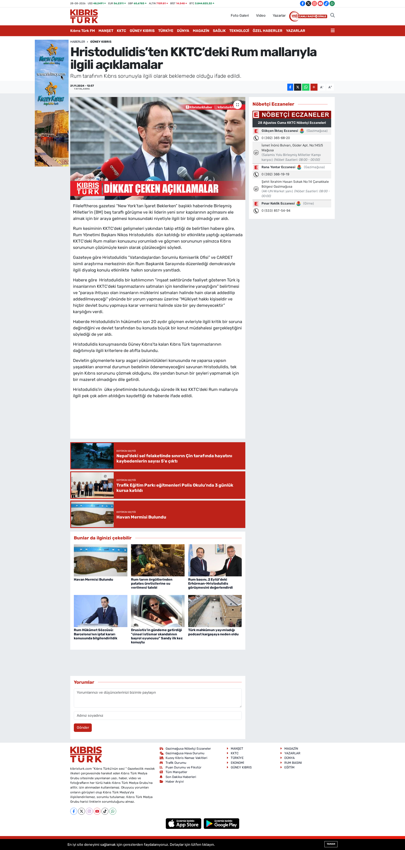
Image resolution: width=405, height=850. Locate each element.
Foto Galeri (240, 15)
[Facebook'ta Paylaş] (290, 87)
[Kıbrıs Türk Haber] (84, 16)
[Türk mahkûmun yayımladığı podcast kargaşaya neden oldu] (215, 611)
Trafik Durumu (176, 763)
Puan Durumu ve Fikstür (183, 767)
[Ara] (332, 15)
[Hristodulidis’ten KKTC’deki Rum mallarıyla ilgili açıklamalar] (158, 148)
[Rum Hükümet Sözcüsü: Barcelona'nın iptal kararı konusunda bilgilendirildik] (100, 611)
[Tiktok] (104, 811)
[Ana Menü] (333, 31)
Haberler (77, 42)
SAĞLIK (219, 31)
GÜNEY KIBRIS (142, 31)
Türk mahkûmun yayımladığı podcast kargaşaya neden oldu (213, 632)
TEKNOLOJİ (239, 31)
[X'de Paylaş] (297, 87)
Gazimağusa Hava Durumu (185, 753)
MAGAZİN (201, 31)
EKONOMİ (237, 763)
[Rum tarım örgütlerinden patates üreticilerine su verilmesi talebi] (158, 560)
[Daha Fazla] (313, 87)
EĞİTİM (289, 767)
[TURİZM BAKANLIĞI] (52, 103)
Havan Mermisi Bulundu (93, 579)
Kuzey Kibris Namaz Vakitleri (186, 758)
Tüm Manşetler (176, 772)
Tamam (331, 844)
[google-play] (221, 823)
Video (261, 15)
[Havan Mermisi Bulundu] (100, 560)
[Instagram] (89, 811)
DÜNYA (183, 31)
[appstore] (184, 823)
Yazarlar (279, 15)
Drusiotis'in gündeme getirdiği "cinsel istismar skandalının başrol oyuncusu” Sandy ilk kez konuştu (157, 636)
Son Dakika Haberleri (181, 777)
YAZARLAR (295, 31)
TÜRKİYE (165, 31)
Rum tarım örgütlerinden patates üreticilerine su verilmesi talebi (151, 583)
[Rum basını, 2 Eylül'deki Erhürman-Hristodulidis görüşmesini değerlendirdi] (215, 560)
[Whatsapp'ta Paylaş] (305, 87)
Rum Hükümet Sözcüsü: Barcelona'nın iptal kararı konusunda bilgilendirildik (95, 634)
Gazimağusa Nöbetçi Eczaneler (188, 748)
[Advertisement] (158, 422)
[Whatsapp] (112, 811)
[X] (81, 811)
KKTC (121, 31)
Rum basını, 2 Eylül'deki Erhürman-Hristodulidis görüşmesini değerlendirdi (210, 583)
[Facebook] (73, 811)
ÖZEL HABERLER (267, 31)
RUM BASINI (293, 763)
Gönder (83, 727)
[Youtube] (97, 811)
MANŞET (106, 31)
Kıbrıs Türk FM (82, 31)
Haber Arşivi (175, 781)
